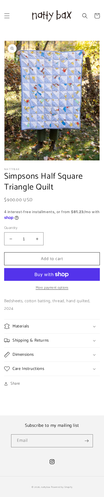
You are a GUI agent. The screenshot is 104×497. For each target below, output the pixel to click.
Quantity (10, 228)
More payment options (52, 287)
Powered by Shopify (62, 487)
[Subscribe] (86, 440)
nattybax (45, 487)
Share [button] (15, 383)
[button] (7, 16)
